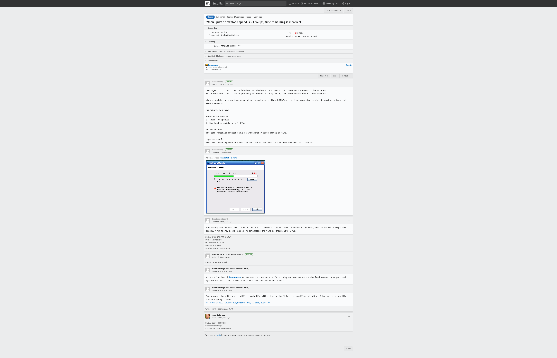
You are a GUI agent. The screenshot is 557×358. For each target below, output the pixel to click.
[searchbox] (255, 3)
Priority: (289, 36)
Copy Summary (332, 10)
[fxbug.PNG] (235, 187)
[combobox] (255, 3)
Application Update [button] (230, 35)
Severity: (305, 36)
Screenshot (213, 65)
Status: (216, 46)
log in (218, 335)
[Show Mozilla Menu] (207, 3)
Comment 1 (216, 152)
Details (349, 65)
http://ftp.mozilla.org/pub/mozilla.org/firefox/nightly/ (238, 303)
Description (216, 84)
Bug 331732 (220, 17)
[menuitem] (294, 3)
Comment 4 (216, 290)
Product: (215, 32)
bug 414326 (235, 277)
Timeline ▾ (346, 76)
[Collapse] (349, 83)
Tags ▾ (335, 76)
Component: (214, 35)
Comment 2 (216, 222)
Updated (215, 257)
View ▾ (348, 10)
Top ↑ (348, 349)
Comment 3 (216, 271)
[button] (346, 3)
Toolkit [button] (224, 32)
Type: (291, 33)
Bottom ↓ (324, 76)
